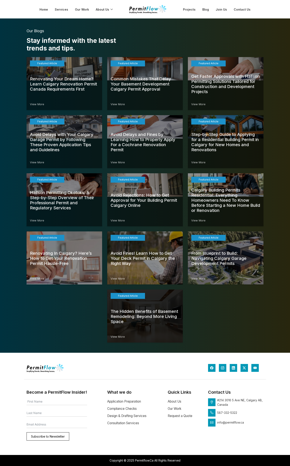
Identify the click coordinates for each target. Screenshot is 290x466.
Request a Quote (180, 416)
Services (61, 9)
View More (37, 104)
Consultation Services (123, 423)
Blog (205, 9)
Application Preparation (124, 401)
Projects (189, 9)
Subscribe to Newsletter (48, 436)
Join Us (221, 9)
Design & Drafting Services (126, 416)
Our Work (82, 9)
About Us (102, 9)
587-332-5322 (227, 412)
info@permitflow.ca (230, 422)
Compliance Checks (122, 409)
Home (43, 9)
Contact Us (242, 9)
